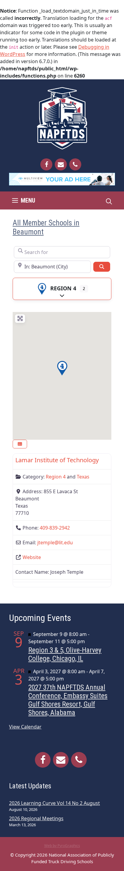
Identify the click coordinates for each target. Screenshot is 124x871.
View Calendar (25, 726)
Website (32, 557)
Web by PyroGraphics (62, 845)
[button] (62, 368)
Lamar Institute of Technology (57, 460)
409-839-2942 (55, 527)
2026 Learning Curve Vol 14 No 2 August (54, 803)
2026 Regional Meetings (36, 818)
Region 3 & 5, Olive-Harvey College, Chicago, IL (64, 654)
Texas (83, 476)
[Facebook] (46, 164)
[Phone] (75, 164)
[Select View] (20, 444)
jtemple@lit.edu (55, 542)
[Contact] (61, 164)
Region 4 (63, 288)
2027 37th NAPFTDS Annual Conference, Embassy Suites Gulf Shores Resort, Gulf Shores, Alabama (67, 700)
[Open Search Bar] (109, 200)
